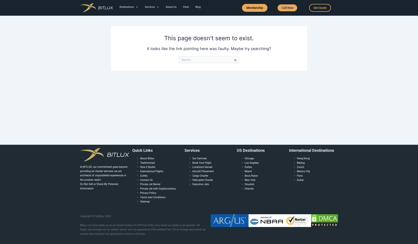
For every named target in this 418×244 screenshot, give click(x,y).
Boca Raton (251, 175)
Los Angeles (252, 162)
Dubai (300, 180)
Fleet (186, 7)
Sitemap (145, 201)
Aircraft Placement (203, 171)
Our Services (199, 158)
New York (250, 180)
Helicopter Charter (202, 180)
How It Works (147, 167)
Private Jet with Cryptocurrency (158, 188)
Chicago (249, 158)
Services (150, 7)
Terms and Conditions (152, 197)
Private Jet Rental (150, 184)
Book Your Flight (201, 162)
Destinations (127, 7)
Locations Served (202, 167)
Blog (198, 7)
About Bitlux (147, 158)
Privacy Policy (148, 192)
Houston (249, 184)
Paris (300, 175)
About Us (171, 7)
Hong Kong (303, 158)
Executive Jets (200, 184)
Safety (144, 175)
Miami (248, 171)
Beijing (301, 162)
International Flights (151, 171)
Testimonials (147, 162)
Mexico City (303, 171)
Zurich (300, 167)
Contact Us (146, 180)
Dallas (248, 167)
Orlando (249, 188)
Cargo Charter (200, 175)
